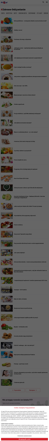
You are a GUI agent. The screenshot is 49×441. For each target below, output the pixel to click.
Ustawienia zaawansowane (24, 436)
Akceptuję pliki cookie (24, 439)
